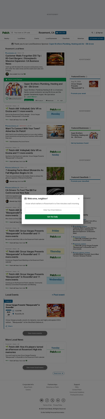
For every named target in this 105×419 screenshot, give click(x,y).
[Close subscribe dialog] (79, 199)
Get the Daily (52, 217)
